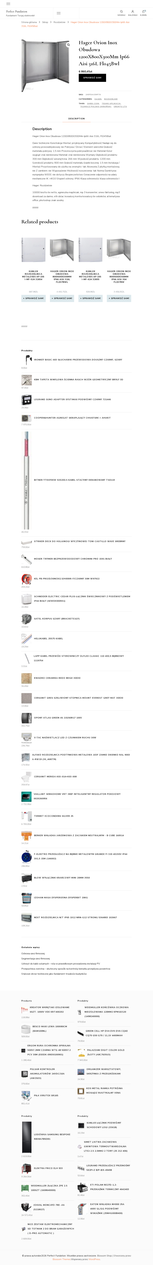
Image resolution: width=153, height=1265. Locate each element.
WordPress (94, 1259)
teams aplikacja (111, 103)
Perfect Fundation (16, 11)
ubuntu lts (120, 106)
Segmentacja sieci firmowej (35, 958)
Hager (97, 99)
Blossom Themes (62, 1259)
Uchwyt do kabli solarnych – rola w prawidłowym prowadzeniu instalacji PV (60, 963)
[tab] (76, 118)
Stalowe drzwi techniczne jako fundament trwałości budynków (54, 974)
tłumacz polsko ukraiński (95, 106)
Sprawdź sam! (92, 77)
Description (76, 118)
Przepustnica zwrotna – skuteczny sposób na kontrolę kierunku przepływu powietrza (65, 968)
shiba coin (93, 103)
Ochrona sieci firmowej (33, 953)
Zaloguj (132, 15)
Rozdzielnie (111, 99)
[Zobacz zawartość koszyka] (144, 12)
